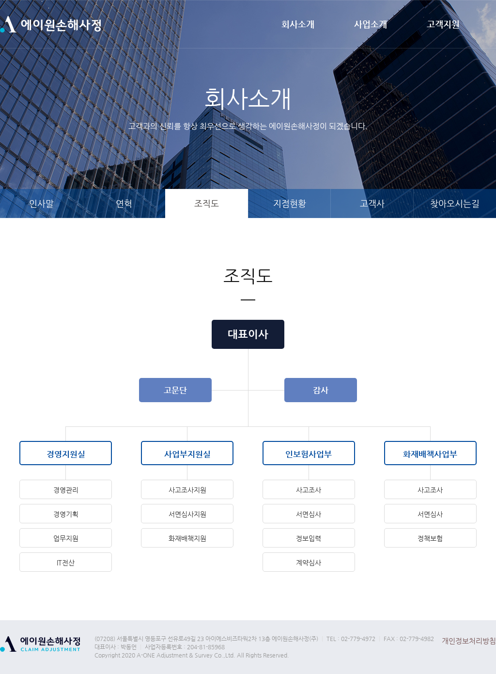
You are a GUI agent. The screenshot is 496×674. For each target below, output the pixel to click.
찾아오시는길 (455, 203)
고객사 (372, 203)
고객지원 (443, 24)
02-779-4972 (358, 638)
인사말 (41, 203)
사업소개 (370, 24)
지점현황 (289, 203)
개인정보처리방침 (469, 641)
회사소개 (297, 24)
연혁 (124, 203)
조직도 (206, 203)
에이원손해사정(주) (50, 24)
